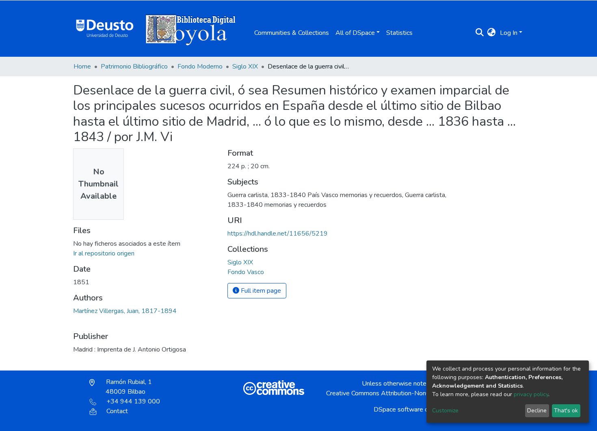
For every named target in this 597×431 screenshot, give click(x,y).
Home (82, 66)
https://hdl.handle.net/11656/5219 (277, 233)
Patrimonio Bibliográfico (134, 66)
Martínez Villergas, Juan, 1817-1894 (125, 311)
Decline (537, 410)
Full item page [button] (260, 290)
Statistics (399, 32)
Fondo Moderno (200, 66)
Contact (117, 411)
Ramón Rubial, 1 (128, 386)
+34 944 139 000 (133, 401)
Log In (508, 32)
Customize (445, 410)
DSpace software (398, 409)
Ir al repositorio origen (103, 253)
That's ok (566, 410)
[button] (491, 33)
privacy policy (531, 394)
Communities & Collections (291, 32)
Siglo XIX (245, 66)
